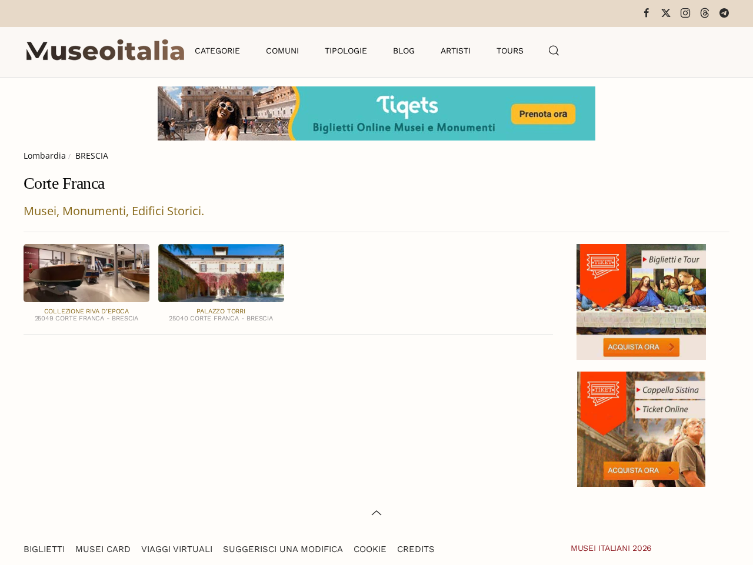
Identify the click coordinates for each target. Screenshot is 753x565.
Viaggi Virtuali (176, 549)
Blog (404, 50)
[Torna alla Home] (105, 50)
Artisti (456, 50)
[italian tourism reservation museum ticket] (376, 113)
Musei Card (103, 549)
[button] (554, 50)
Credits (416, 549)
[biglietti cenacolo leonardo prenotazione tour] (641, 300)
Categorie (217, 50)
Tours (510, 50)
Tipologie (346, 50)
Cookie (370, 549)
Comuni (282, 50)
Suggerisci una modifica (283, 549)
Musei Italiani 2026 (611, 548)
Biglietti (44, 549)
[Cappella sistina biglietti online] (641, 427)
